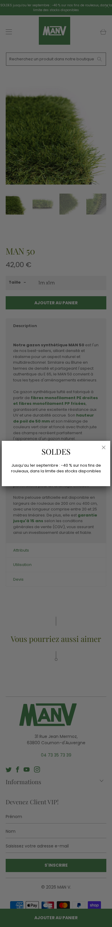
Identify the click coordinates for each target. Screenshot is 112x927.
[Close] (103, 447)
